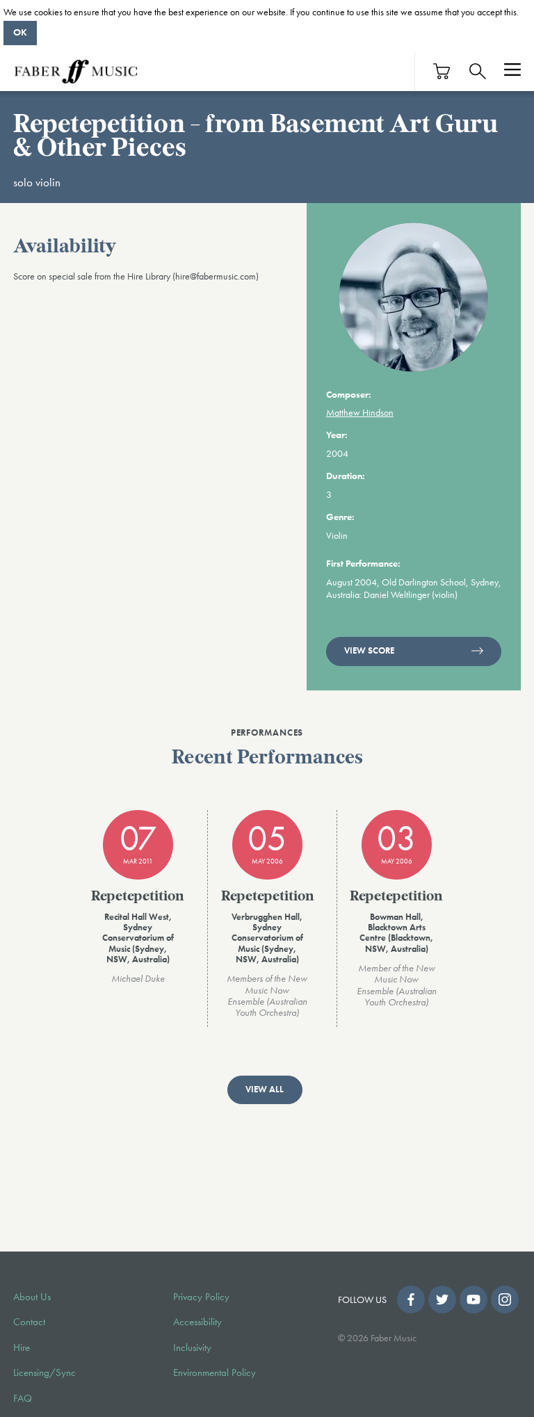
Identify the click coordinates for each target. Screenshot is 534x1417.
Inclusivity (192, 1347)
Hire (21, 1347)
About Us (32, 1297)
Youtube (473, 1299)
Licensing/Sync (44, 1372)
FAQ (22, 1398)
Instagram (505, 1299)
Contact (29, 1322)
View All (264, 1089)
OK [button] (20, 32)
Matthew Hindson (360, 412)
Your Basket (442, 71)
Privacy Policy (201, 1297)
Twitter (442, 1299)
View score (369, 650)
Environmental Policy (214, 1372)
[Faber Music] (75, 71)
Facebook (411, 1299)
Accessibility (197, 1322)
